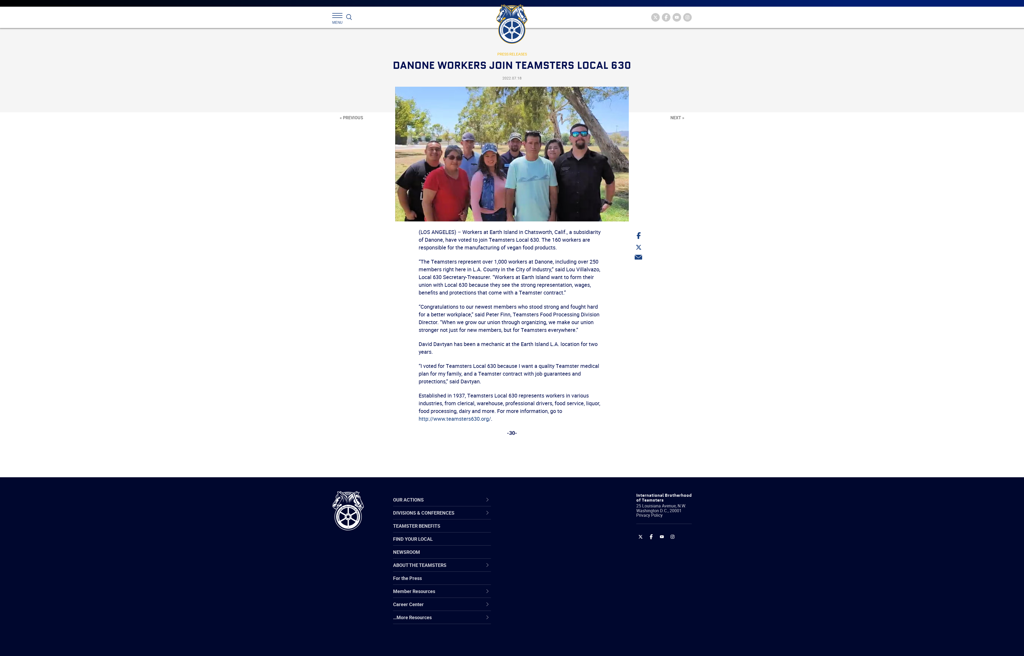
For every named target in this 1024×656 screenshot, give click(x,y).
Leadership (521, 531)
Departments (524, 556)
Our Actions (525, 500)
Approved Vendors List (534, 569)
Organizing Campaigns (534, 518)
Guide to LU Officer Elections (540, 582)
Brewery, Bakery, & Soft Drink (540, 544)
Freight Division (526, 620)
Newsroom (406, 552)
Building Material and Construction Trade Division (546, 556)
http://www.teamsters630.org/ (455, 418)
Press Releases (512, 54)
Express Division (527, 595)
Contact (518, 518)
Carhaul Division (527, 569)
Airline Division (525, 518)
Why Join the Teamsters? (537, 518)
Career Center (528, 500)
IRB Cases (520, 582)
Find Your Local (413, 539)
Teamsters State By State (537, 518)
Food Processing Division (536, 608)
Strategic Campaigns (532, 531)
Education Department (533, 531)
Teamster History (528, 544)
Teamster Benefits (416, 526)
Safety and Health (529, 544)
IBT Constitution (527, 569)
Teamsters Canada (530, 556)
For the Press (407, 578)
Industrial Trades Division (536, 646)
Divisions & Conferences (540, 500)
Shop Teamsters (527, 544)
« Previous (351, 118)
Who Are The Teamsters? (537, 518)
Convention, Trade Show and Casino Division (548, 582)
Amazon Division (527, 531)
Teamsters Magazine (532, 531)
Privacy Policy (649, 515)
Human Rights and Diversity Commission (539, 633)
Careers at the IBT (529, 531)
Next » (677, 118)
